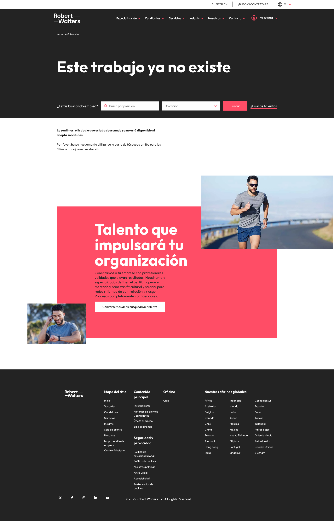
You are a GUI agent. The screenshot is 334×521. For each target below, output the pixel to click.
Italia (233, 412)
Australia (210, 406)
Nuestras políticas (144, 467)
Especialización (126, 18)
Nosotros (214, 18)
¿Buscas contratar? (253, 4)
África (208, 400)
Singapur (235, 452)
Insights (194, 18)
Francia (209, 435)
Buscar (235, 106)
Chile (166, 400)
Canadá (209, 418)
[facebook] (72, 497)
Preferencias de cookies (143, 486)
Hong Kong (211, 447)
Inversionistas (142, 406)
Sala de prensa (113, 429)
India (208, 452)
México (234, 429)
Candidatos (152, 18)
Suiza (258, 412)
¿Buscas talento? (263, 106)
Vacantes (110, 406)
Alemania (210, 441)
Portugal (235, 447)
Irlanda (234, 406)
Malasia (234, 423)
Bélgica (209, 412)
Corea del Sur (263, 400)
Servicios (175, 18)
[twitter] (60, 497)
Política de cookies (145, 461)
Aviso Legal (140, 472)
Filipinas (234, 441)
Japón (233, 418)
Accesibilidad (142, 478)
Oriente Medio (263, 435)
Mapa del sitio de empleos (114, 443)
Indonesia (235, 400)
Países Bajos (262, 429)
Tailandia (260, 423)
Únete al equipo (143, 421)
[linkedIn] (95, 497)
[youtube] (107, 497)
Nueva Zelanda (239, 435)
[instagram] (83, 497)
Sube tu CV (219, 4)
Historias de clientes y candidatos (146, 413)
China (208, 429)
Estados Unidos (264, 447)
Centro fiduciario (114, 450)
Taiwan (259, 418)
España (259, 406)
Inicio (107, 400)
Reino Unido (262, 441)
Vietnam (260, 452)
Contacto (235, 18)
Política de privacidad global (144, 454)
